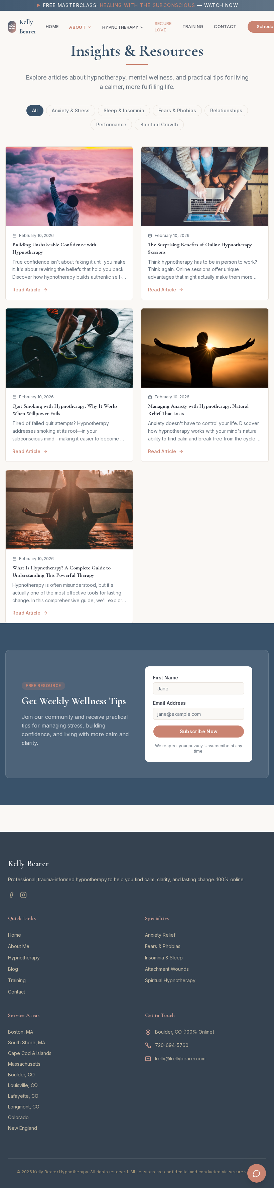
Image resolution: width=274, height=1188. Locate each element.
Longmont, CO (23, 1106)
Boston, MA (20, 1032)
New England (22, 1128)
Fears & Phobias (177, 110)
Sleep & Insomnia (124, 110)
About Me (18, 946)
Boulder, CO (21, 1074)
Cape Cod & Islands (29, 1053)
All (35, 110)
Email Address (169, 703)
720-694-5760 (171, 1045)
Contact (225, 26)
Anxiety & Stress (71, 110)
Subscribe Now (199, 731)
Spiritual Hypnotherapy (170, 980)
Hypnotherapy (120, 27)
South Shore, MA (26, 1042)
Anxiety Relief (160, 935)
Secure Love (163, 27)
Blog (13, 969)
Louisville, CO (23, 1085)
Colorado (18, 1117)
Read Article (26, 289)
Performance (111, 124)
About (77, 27)
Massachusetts (24, 1064)
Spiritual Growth (159, 124)
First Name (165, 677)
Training (192, 26)
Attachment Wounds (167, 969)
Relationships (226, 110)
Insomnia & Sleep (164, 957)
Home (52, 26)
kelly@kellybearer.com (180, 1058)
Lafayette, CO (23, 1096)
